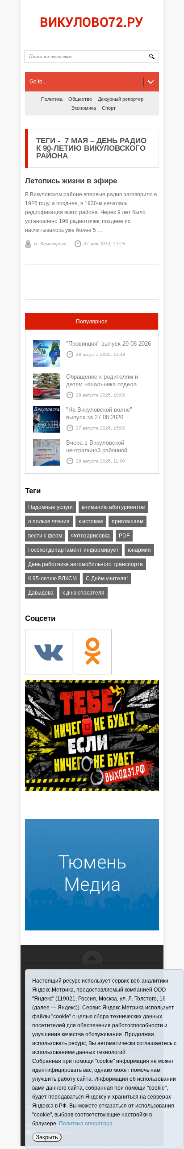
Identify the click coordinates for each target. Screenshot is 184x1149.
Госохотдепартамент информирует (73, 550)
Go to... (37, 82)
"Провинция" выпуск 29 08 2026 (108, 343)
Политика (52, 99)
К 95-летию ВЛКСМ (52, 578)
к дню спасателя (84, 593)
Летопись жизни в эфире (71, 181)
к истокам (91, 521)
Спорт (109, 108)
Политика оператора (86, 1123)
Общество (80, 99)
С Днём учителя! (107, 578)
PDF (124, 536)
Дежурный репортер (120, 99)
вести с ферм (45, 536)
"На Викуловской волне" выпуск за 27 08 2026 (99, 413)
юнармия (139, 550)
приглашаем (127, 521)
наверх (92, 956)
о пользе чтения (49, 521)
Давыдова (41, 593)
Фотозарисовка (90, 536)
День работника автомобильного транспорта (85, 564)
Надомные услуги (50, 507)
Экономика (83, 108)
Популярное (92, 321)
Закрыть (47, 1137)
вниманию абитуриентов (113, 507)
